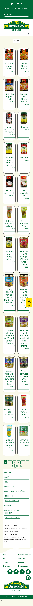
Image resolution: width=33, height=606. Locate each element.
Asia (7, 477)
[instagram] (12, 4)
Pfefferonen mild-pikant (9, 223)
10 (17, 466)
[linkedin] (18, 4)
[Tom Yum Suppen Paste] (9, 54)
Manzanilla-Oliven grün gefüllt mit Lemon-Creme (9, 337)
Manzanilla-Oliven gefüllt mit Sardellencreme (9, 296)
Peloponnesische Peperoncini (9, 444)
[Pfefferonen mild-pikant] (9, 212)
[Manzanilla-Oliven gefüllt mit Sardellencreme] (9, 281)
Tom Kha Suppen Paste (9, 96)
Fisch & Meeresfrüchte (16, 491)
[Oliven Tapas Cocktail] (9, 400)
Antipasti (9, 472)
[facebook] (14, 4)
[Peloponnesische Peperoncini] (9, 431)
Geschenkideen (12, 501)
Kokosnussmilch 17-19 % (9, 129)
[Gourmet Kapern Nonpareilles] (9, 148)
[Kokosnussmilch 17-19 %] (9, 118)
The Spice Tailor (12, 518)
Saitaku (8, 505)
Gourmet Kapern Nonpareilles (9, 161)
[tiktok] (21, 4)
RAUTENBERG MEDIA (19, 597)
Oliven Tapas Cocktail (9, 412)
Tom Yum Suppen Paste (9, 66)
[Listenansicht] (18, 41)
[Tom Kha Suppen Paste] (9, 85)
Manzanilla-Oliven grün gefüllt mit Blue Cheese (9, 377)
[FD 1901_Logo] (16, 21)
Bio (6, 482)
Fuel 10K (9, 496)
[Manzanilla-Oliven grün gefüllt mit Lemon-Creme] (9, 321)
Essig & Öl (9, 487)
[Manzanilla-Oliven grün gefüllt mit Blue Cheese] (9, 362)
